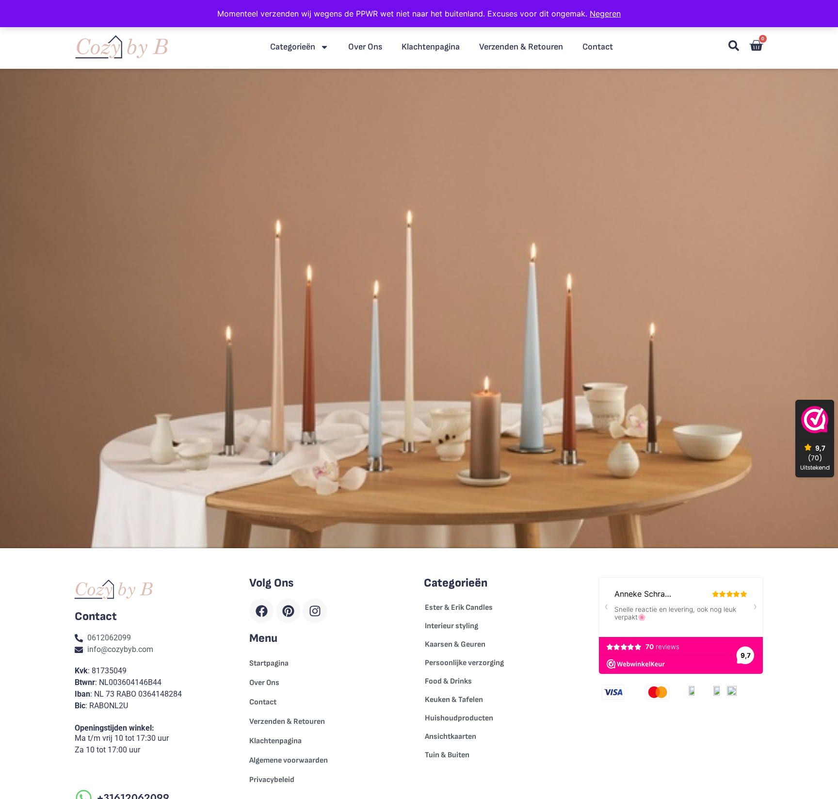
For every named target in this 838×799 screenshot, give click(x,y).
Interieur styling (451, 626)
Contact (597, 47)
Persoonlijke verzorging (464, 663)
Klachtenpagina (431, 47)
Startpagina (269, 663)
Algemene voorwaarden (288, 760)
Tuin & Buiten (447, 755)
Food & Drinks (448, 681)
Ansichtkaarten (450, 736)
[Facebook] (261, 611)
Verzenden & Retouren (521, 47)
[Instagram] (315, 611)
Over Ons (365, 47)
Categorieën (292, 47)
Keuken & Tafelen (454, 699)
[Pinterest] (288, 611)
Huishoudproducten (459, 718)
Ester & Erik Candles (459, 607)
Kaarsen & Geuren (455, 644)
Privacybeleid (271, 779)
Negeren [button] (605, 13)
